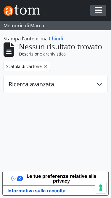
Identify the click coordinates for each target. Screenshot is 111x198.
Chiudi (56, 38)
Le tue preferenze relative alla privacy (61, 178)
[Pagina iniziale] (24, 10)
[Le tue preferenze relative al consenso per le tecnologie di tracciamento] (100, 187)
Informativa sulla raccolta (36, 191)
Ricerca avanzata (31, 84)
